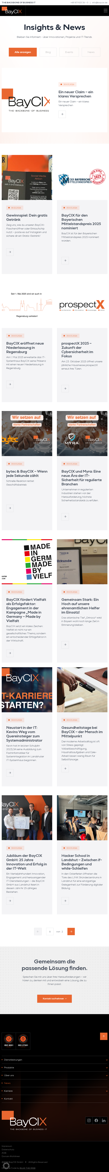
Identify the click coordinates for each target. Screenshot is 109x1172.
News (7, 1082)
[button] (6, 1166)
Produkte (9, 1067)
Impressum (7, 1146)
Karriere (8, 1090)
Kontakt (8, 1098)
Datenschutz (8, 1149)
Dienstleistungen (13, 1059)
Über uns (9, 1075)
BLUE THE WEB (27, 1168)
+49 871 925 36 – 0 (79, 2)
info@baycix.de (99, 2)
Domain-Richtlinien (11, 1156)
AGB (4, 1152)
